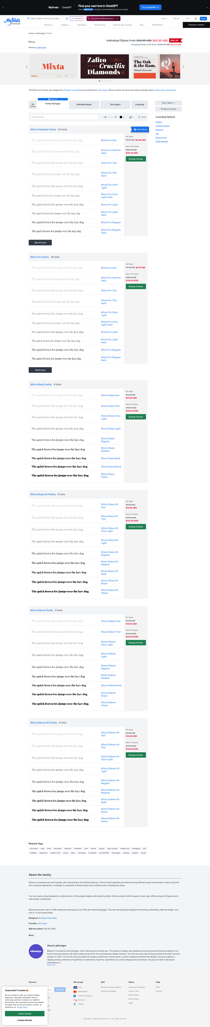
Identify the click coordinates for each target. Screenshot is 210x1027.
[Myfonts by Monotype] (12, 21)
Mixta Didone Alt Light (110, 770)
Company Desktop (163, 126)
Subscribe (60, 989)
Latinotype (40, 33)
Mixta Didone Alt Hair (110, 734)
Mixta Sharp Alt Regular (109, 553)
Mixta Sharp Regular (107, 440)
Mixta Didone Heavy (108, 704)
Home (31, 33)
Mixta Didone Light (108, 655)
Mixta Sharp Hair (110, 395)
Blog (141, 25)
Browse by (48, 25)
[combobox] (54, 18)
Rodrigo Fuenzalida (72, 90)
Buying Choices (136, 158)
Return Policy (133, 999)
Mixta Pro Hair (109, 140)
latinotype (82, 853)
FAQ (157, 987)
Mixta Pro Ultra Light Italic (109, 195)
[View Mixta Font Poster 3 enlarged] (156, 66)
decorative (34, 848)
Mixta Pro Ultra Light (109, 186)
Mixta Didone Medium (108, 676)
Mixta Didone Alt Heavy (110, 820)
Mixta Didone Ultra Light (108, 643)
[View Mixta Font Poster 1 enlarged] (53, 66)
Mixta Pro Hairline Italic (111, 151)
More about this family (166, 90)
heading (126, 853)
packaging (136, 848)
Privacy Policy (133, 995)
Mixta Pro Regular (111, 222)
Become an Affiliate (108, 991)
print (86, 848)
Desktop (159, 122)
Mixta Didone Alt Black (110, 810)
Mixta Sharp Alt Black (109, 582)
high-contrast (112, 848)
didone (93, 848)
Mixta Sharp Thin (110, 406)
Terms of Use (133, 991)
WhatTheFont (157, 25)
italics (73, 853)
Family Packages (52, 103)
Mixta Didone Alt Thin (110, 746)
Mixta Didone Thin (111, 631)
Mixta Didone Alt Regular (110, 782)
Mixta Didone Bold (111, 685)
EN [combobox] (187, 18)
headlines (78, 848)
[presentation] (27, 66)
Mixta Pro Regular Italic (111, 231)
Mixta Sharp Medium (107, 449)
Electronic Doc (161, 137)
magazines (43, 853)
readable (33, 853)
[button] (3, 7)
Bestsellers (82, 25)
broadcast (92, 853)
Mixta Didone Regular (108, 667)
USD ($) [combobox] (176, 18)
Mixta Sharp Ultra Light (110, 417)
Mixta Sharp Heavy (107, 475)
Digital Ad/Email (162, 141)
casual (143, 853)
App (157, 134)
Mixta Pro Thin (109, 163)
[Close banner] (117, 18)
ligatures (68, 848)
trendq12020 (104, 853)
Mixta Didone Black (108, 694)
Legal (130, 1003)
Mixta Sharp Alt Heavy (109, 591)
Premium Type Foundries (122, 25)
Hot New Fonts (100, 25)
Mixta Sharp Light (111, 428)
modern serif (55, 853)
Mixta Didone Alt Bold (110, 801)
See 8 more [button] (40, 370)
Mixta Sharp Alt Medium (109, 563)
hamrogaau (116, 853)
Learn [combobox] (163, 18)
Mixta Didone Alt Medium (110, 791)
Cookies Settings (25, 1020)
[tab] (99, 81)
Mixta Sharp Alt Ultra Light (109, 529)
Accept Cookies (24, 1013)
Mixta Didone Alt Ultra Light (110, 758)
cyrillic (65, 853)
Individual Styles (84, 104)
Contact (159, 991)
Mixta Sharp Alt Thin (109, 517)
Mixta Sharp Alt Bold (109, 572)
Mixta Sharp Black (111, 466)
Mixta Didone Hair (111, 621)
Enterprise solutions (196, 25)
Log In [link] (203, 18)
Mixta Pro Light (109, 204)
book (49, 848)
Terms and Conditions (136, 987)
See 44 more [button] (40, 242)
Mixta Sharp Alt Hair (109, 506)
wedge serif (124, 848)
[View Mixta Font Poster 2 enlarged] (105, 66)
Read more (51, 965)
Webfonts (159, 130)
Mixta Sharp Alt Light (109, 541)
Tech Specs (115, 104)
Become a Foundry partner (111, 987)
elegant (135, 853)
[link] (27, 18)
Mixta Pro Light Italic (109, 213)
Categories (64, 25)
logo (42, 848)
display (101, 848)
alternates (58, 848)
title (144, 848)
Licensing (139, 104)
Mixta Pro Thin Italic (109, 174)
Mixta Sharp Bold (110, 458)
